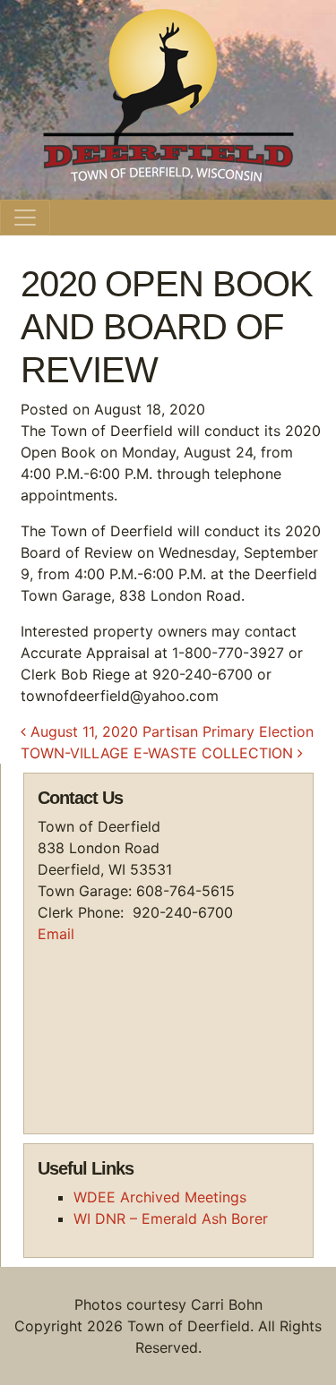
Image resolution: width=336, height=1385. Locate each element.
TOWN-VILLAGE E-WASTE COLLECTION (159, 753)
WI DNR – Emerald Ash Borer (170, 1218)
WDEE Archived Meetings (159, 1197)
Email (56, 934)
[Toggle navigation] (25, 217)
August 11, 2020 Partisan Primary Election (170, 731)
